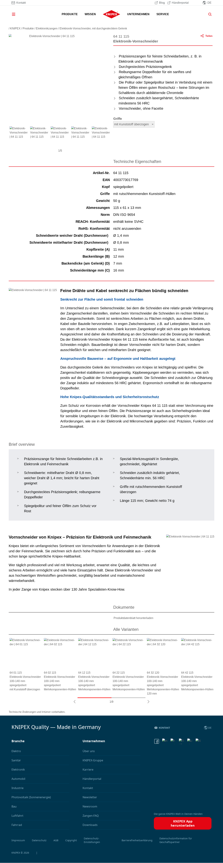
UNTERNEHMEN (138, 14)
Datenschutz (39, 840)
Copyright (71, 840)
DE (210, 727)
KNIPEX (15, 28)
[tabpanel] (26, 665)
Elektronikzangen (46, 28)
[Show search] (209, 14)
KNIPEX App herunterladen (183, 823)
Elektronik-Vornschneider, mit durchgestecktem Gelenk (93, 28)
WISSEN (90, 14)
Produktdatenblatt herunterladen (133, 618)
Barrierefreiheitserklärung (137, 840)
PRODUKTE (70, 14)
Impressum (18, 840)
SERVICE (162, 14)
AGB (55, 840)
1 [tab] (95, 697)
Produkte (28, 28)
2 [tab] (128, 697)
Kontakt (164, 727)
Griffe (117, 118)
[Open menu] (18, 14)
